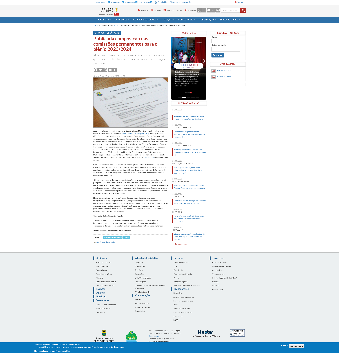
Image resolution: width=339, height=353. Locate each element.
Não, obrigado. (296, 346)
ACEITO (284, 345)
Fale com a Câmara (174, 10)
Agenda (157, 10)
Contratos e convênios (182, 312)
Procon (176, 278)
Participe (192, 10)
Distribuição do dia (142, 292)
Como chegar (101, 270)
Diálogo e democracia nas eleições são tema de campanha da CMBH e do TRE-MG (189, 236)
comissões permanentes (113, 237)
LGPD (175, 320)
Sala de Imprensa (224, 71)
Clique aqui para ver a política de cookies (52, 351)
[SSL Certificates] (237, 333)
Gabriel (126, 237)
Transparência (186, 19)
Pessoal (176, 304)
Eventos (144, 10)
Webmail (215, 282)
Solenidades (140, 311)
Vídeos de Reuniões (143, 307)
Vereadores (121, 19)
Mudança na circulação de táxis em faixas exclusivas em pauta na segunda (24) (190, 152)
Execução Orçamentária (183, 301)
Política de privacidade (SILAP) (224, 278)
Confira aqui (149, 157)
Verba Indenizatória (181, 308)
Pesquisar (217, 55)
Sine (175, 266)
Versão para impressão (105, 242)
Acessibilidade (163, 2)
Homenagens (140, 282)
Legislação (139, 262)
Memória (99, 278)
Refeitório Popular (181, 262)
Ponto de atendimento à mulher (186, 285)
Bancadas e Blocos (103, 308)
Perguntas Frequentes (221, 266)
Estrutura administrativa (106, 282)
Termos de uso (218, 274)
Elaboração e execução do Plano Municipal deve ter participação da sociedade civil (188, 170)
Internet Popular (180, 282)
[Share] (114, 69)
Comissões (139, 274)
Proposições (140, 266)
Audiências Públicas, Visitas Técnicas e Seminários (150, 286)
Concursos (177, 316)
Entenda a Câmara (103, 262)
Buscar (214, 37)
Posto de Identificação (182, 274)
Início (96, 25)
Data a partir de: (218, 45)
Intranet (215, 285)
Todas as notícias (179, 244)
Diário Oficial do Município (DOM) (135, 133)
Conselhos (100, 312)
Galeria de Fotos (224, 77)
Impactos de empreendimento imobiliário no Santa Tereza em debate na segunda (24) (189, 134)
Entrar (241, 2)
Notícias (117, 25)
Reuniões (139, 270)
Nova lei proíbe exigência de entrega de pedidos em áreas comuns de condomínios (189, 218)
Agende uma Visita (104, 274)
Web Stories (189, 32)
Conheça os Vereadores (106, 304)
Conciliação (178, 270)
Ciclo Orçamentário (143, 278)
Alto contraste (175, 2)
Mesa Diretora (102, 266)
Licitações (177, 293)
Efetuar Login (217, 289)
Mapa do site (186, 2)
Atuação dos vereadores (183, 297)
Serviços (167, 19)
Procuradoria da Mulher (105, 285)
